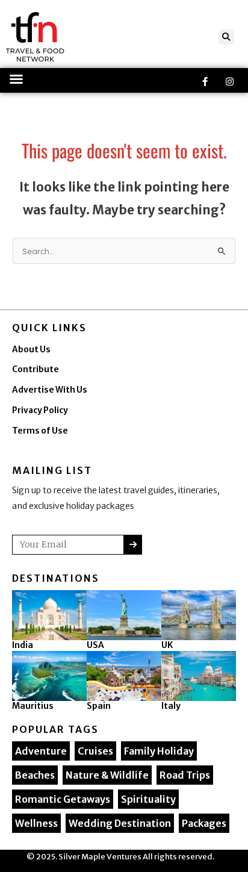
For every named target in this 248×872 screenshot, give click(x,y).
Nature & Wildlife (107, 775)
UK (167, 645)
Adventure (41, 751)
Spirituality (148, 799)
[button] (226, 37)
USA (95, 645)
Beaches (35, 775)
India (22, 645)
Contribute (35, 369)
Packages (204, 823)
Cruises (95, 751)
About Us (31, 349)
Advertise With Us (49, 390)
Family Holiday (159, 751)
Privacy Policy (40, 410)
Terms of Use (40, 431)
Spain (99, 705)
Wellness (36, 823)
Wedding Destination (120, 823)
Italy (171, 705)
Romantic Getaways (62, 799)
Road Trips (185, 775)
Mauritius (33, 705)
